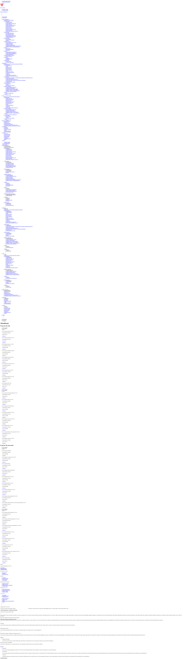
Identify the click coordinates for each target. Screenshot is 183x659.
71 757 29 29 (2, 7)
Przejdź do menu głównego (6, 1)
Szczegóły (1, 637)
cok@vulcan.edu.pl (3, 568)
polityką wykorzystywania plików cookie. (22, 608)
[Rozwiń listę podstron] (6, 63)
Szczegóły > (4, 342)
